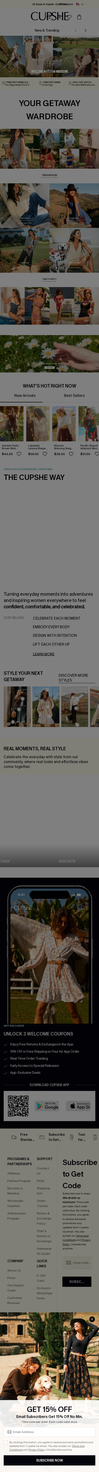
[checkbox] (5, 1442)
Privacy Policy (36, 1450)
